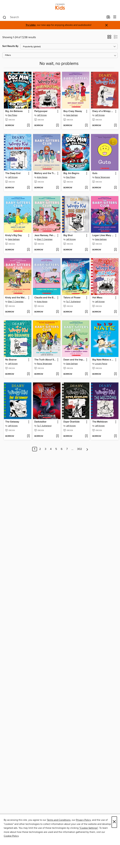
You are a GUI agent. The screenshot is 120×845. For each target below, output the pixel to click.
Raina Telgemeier (102, 177)
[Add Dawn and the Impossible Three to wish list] (86, 374)
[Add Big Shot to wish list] (86, 250)
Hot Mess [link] (97, 297)
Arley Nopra (42, 177)
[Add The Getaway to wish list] (28, 436)
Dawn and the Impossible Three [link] (74, 359)
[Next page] (87, 449)
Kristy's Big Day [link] (13, 235)
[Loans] (108, 17)
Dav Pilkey (12, 115)
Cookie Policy (11, 835)
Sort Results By (10, 46)
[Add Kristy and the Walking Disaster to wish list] (28, 312)
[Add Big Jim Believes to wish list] (28, 126)
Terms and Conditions (58, 820)
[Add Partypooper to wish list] (57, 126)
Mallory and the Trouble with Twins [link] (45, 173)
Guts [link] (94, 173)
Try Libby (31, 25)
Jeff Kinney (42, 115)
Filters (8, 55)
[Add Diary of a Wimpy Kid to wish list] (115, 126)
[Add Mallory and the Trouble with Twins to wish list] (57, 188)
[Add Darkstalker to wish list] (57, 436)
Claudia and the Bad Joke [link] (45, 297)
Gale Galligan (72, 115)
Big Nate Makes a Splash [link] (103, 359)
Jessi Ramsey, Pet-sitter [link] (45, 235)
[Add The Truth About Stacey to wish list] (57, 374)
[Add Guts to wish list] (115, 188)
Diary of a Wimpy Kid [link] (103, 111)
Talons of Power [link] (71, 297)
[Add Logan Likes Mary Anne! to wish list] (115, 250)
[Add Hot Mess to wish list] (115, 312)
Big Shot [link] (68, 235)
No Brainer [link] (11, 359)
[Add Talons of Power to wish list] (86, 312)
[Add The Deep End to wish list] (28, 188)
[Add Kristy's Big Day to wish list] (28, 250)
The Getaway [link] (12, 421)
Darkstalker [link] (40, 421)
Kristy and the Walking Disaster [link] (16, 297)
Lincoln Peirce (101, 363)
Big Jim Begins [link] (71, 173)
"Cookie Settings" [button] (88, 828)
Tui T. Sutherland (73, 301)
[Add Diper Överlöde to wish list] (86, 436)
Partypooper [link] (41, 111)
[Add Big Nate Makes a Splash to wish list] (115, 374)
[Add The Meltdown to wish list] (115, 436)
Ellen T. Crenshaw (44, 239)
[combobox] (53, 17)
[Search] (4, 17)
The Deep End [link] (12, 173)
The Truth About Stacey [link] (45, 359)
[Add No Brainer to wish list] (28, 374)
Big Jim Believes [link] (14, 111)
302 (79, 449)
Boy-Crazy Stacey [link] (72, 111)
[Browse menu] (115, 17)
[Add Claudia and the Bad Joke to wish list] (57, 312)
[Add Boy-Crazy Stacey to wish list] (86, 126)
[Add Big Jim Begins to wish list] (86, 188)
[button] (109, 37)
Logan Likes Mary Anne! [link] (103, 235)
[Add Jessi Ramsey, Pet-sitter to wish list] (57, 250)
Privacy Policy (83, 820)
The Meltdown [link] (100, 421)
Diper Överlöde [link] (71, 421)
